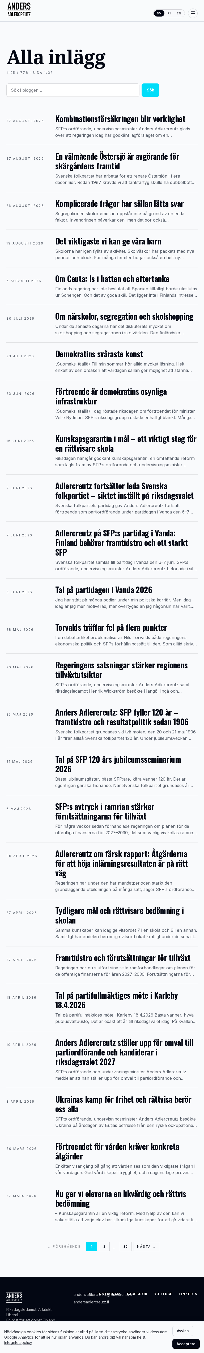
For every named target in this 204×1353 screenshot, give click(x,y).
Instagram (109, 1294)
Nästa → (146, 1246)
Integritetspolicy (18, 1342)
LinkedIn (188, 1294)
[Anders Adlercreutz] (19, 9)
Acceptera (186, 1344)
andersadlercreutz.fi (91, 1302)
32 (125, 1246)
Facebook (137, 1294)
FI (169, 13)
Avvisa (183, 1330)
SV (159, 13)
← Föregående (64, 1246)
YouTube (163, 1294)
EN (179, 13)
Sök (150, 90)
